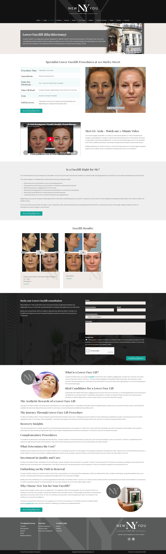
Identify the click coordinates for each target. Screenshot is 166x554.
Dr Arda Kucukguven (45, 531)
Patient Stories (101, 20)
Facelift (26, 284)
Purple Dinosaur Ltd (88, 552)
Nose (45, 20)
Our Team (82, 20)
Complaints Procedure (34, 552)
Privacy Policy (24, 552)
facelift (91, 377)
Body (74, 20)
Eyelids (58, 20)
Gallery (91, 20)
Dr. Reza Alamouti (44, 526)
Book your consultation (31, 111)
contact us (29, 503)
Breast (66, 20)
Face (52, 20)
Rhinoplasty (24, 528)
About (38, 20)
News (111, 20)
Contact (127, 20)
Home (58, 526)
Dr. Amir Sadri (42, 528)
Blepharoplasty (25, 535)
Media (119, 20)
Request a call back (136, 358)
